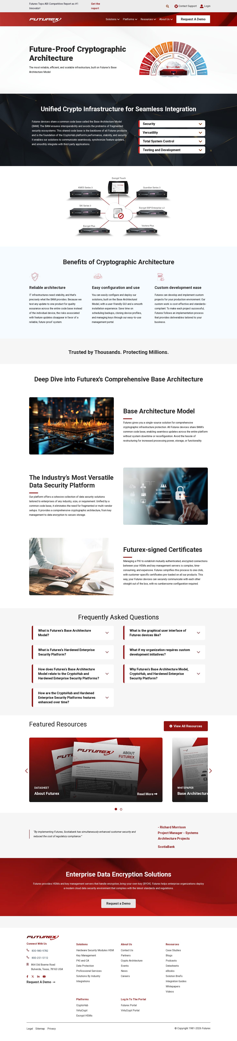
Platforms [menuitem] (82, 999)
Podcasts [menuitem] (171, 960)
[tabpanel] (96, 770)
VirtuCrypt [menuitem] (81, 1010)
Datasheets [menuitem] (172, 965)
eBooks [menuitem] (170, 970)
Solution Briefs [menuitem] (174, 976)
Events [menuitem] (125, 965)
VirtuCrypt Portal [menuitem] (130, 1010)
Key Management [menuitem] (86, 955)
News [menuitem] (124, 970)
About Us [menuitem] (126, 944)
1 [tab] (116, 809)
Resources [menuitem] (172, 944)
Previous (26, 769)
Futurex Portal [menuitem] (129, 1005)
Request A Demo (193, 19)
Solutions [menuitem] (82, 944)
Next (210, 769)
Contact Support (187, 6)
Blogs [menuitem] (169, 955)
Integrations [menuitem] (83, 981)
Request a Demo (118, 903)
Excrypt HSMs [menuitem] (84, 1015)
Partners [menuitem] (126, 955)
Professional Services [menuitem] (89, 970)
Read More (145, 794)
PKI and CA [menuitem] (82, 960)
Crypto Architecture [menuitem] (132, 960)
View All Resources (188, 726)
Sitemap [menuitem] (40, 1028)
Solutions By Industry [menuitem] (88, 976)
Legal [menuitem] (30, 1028)
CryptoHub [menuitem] (82, 1005)
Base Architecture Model (199, 793)
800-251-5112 (40, 957)
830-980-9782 (40, 950)
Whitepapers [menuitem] (173, 986)
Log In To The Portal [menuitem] (133, 999)
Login (206, 6)
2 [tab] (121, 809)
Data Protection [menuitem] (85, 965)
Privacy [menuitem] (51, 1028)
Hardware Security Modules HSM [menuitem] (95, 950)
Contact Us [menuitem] (127, 950)
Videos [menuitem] (170, 991)
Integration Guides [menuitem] (176, 981)
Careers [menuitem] (125, 976)
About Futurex (46, 793)
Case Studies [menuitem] (173, 950)
